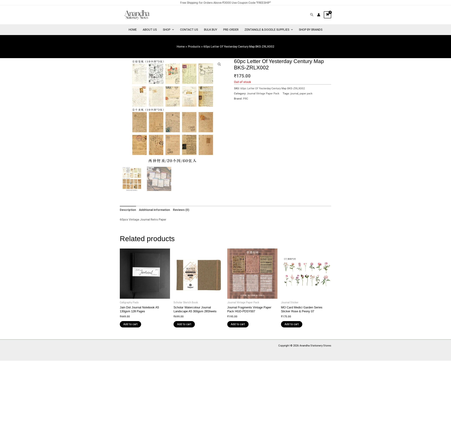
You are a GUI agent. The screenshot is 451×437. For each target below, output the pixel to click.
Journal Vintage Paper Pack (263, 93)
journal (294, 93)
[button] (312, 14)
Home (133, 29)
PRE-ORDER (231, 29)
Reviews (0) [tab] (181, 210)
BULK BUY (210, 29)
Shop (166, 29)
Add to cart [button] (130, 324)
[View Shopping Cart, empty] (327, 14)
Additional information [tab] (154, 210)
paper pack (306, 93)
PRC (245, 98)
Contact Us (189, 29)
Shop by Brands (310, 29)
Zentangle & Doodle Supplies (267, 29)
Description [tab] (128, 210)
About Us (150, 29)
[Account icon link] (318, 14)
